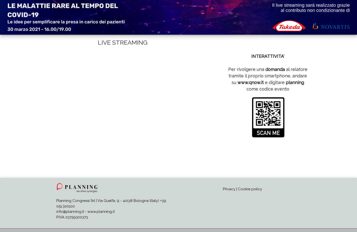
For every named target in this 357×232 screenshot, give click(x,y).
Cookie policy (250, 189)
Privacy (229, 189)
